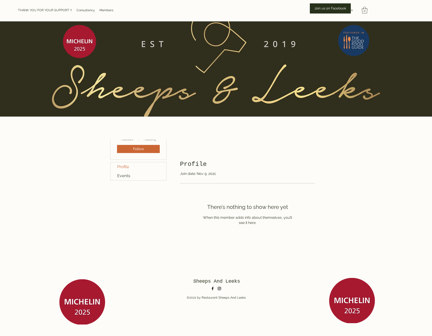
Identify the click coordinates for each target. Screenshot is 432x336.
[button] (364, 10)
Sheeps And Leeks (216, 281)
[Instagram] (219, 288)
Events (123, 175)
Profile (123, 166)
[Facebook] (212, 288)
